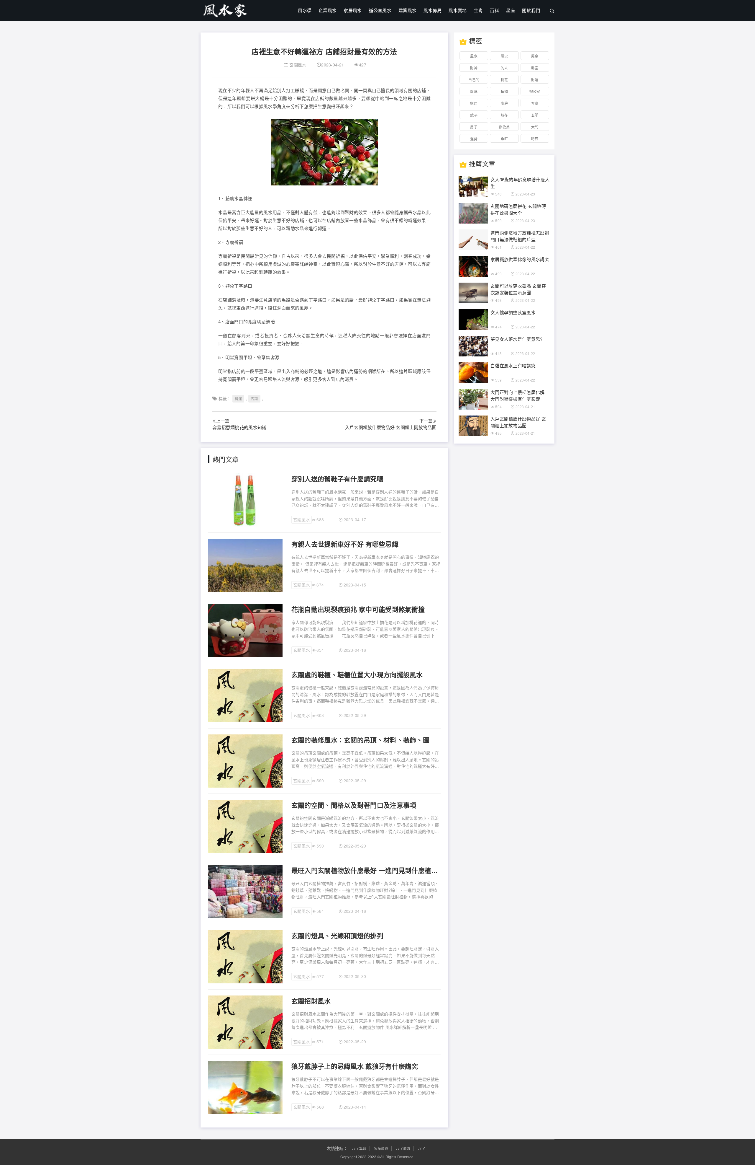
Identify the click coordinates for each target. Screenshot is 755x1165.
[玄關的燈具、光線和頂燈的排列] (245, 956)
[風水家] (225, 9)
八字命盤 (403, 1148)
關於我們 (531, 10)
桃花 (504, 79)
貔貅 (473, 91)
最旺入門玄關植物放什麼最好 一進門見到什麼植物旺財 (366, 870)
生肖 (478, 10)
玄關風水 (297, 65)
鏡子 (473, 115)
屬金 (535, 55)
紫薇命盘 (381, 1148)
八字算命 (359, 1148)
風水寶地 (458, 10)
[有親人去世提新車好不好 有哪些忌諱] (245, 565)
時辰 (535, 138)
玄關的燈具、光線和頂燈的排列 (337, 935)
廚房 (504, 103)
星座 (510, 10)
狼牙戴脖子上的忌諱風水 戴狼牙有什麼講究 (354, 1066)
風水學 (304, 10)
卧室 (535, 67)
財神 (473, 67)
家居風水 (353, 10)
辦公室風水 (380, 10)
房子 (473, 126)
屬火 (504, 55)
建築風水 (407, 10)
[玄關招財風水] (245, 1021)
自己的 (473, 79)
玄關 (535, 115)
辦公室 (534, 91)
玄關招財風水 (311, 1001)
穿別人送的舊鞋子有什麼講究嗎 (337, 479)
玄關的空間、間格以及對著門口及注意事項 (353, 805)
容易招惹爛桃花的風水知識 (239, 427)
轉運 (238, 398)
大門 (535, 126)
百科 (494, 10)
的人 (504, 67)
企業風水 (328, 10)
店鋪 (254, 398)
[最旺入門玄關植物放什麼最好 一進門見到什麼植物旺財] (245, 891)
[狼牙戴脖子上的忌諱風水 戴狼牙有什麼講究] (245, 1087)
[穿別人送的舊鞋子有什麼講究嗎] (245, 499)
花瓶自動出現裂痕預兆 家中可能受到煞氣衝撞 (358, 609)
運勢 (473, 138)
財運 (535, 79)
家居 (473, 103)
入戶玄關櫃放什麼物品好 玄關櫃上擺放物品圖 (390, 427)
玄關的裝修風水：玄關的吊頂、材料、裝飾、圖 (360, 740)
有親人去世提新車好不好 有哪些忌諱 (344, 544)
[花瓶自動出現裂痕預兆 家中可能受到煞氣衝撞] (245, 630)
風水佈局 (432, 10)
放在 (504, 115)
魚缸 (504, 138)
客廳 (535, 103)
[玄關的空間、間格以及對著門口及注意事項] (245, 826)
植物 (504, 91)
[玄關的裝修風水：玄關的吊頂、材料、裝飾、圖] (245, 760)
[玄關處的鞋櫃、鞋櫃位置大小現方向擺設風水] (245, 695)
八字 (421, 1148)
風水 (473, 55)
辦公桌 (504, 126)
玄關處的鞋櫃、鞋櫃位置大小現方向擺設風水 (357, 674)
